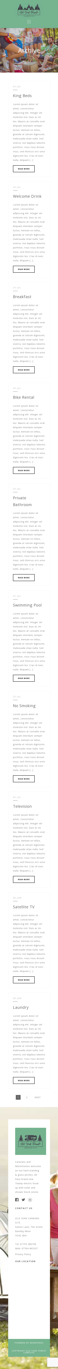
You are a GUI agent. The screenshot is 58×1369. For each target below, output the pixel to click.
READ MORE (24, 169)
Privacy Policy (23, 1254)
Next (38, 1097)
